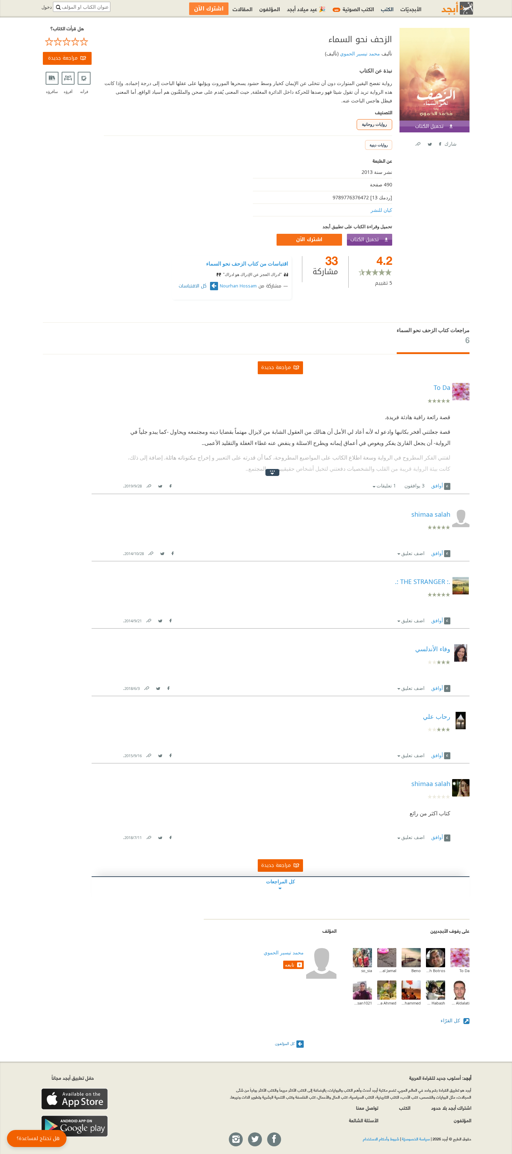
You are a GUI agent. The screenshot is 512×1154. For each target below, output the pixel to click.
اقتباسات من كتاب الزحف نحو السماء (247, 263)
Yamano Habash (435, 1003)
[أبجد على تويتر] (254, 1139)
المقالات (243, 8)
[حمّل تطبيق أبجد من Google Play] (74, 1126)
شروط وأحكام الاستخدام (381, 1138)
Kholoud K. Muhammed (411, 1003)
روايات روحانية (374, 124)
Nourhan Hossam (238, 286)
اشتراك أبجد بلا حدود (451, 1107)
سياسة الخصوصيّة (416, 1138)
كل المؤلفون (285, 1043)
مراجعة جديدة (63, 58)
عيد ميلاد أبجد (306, 8)
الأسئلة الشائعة (363, 1120)
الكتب (387, 8)
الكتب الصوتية (354, 8)
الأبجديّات (411, 8)
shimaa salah (430, 783)
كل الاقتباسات (193, 286)
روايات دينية (379, 144)
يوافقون (414, 485)
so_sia (366, 970)
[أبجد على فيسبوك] (273, 1139)
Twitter (429, 143)
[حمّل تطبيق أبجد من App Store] (74, 1099)
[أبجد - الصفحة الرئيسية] (448, 8)
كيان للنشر (381, 210)
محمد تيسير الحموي (359, 53)
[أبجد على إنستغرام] (235, 1139)
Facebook (439, 143)
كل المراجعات (280, 881)
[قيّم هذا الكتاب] (67, 41)
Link (148, 484)
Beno (416, 970)
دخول (46, 7)
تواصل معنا (367, 1107)
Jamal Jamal (386, 970)
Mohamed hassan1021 (362, 1003)
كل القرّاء (451, 1020)
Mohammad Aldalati (460, 1003)
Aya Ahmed (386, 1003)
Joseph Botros (435, 970)
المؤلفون (269, 8)
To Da (464, 970)
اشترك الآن (309, 239)
